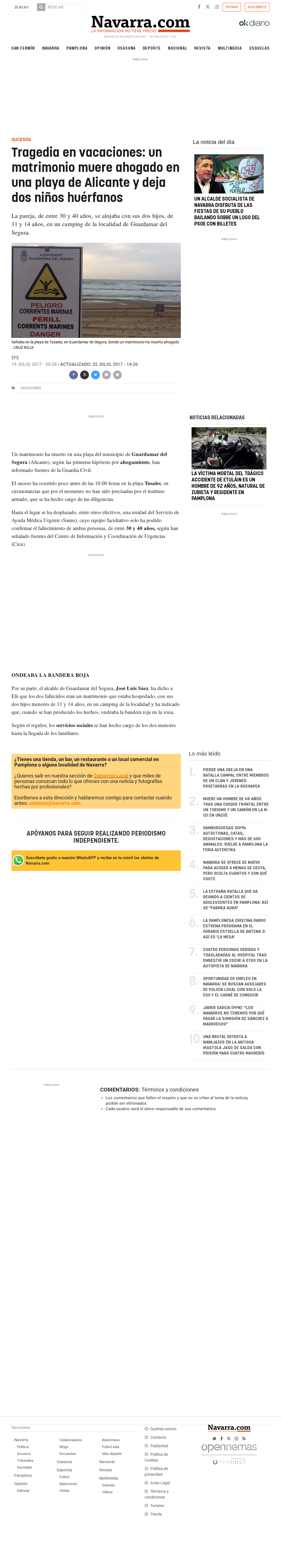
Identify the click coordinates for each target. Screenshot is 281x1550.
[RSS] (244, 1438)
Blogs (64, 1447)
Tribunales (25, 1460)
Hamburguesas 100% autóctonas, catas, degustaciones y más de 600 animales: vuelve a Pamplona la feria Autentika (235, 839)
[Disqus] (183, 1191)
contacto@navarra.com (55, 803)
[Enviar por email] (106, 374)
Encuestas (68, 1454)
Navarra (51, 47)
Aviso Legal (160, 1483)
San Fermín (23, 47)
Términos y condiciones (170, 1089)
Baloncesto (68, 1484)
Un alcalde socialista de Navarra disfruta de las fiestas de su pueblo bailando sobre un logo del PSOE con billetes (227, 212)
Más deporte (112, 1454)
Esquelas (259, 47)
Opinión (102, 47)
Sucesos (24, 1454)
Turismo (157, 1505)
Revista (202, 47)
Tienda (156, 1514)
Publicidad (159, 1446)
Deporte (152, 47)
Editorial (23, 1491)
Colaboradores (71, 1440)
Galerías (108, 1485)
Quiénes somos (163, 1429)
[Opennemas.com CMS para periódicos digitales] (229, 1453)
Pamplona (76, 47)
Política (23, 1447)
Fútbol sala (110, 1447)
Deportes (64, 1470)
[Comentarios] (117, 374)
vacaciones (30, 388)
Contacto (158, 1437)
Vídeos (107, 1492)
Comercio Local (111, 776)
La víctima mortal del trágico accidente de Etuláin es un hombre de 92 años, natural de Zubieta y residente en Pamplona (228, 486)
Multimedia (230, 47)
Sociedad (24, 1467)
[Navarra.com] (140, 22)
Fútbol (64, 1477)
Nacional (177, 47)
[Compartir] (73, 374)
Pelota (64, 1491)
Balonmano (111, 1440)
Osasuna (126, 47)
